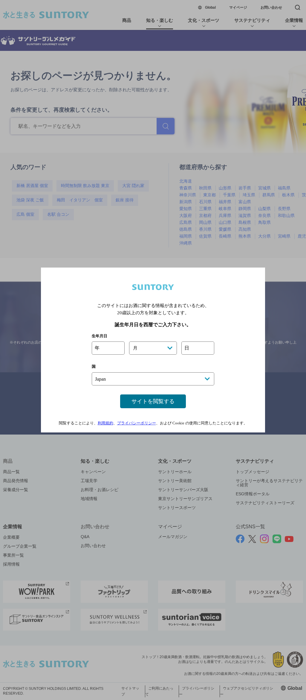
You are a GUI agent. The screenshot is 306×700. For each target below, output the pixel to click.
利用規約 (105, 423)
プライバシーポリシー (136, 423)
